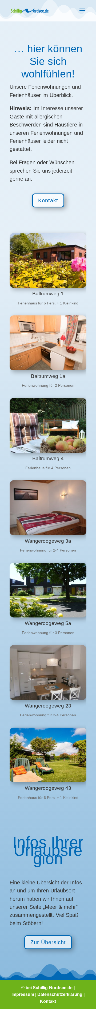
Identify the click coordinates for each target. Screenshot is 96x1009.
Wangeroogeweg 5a (48, 623)
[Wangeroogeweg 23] (48, 672)
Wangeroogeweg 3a (48, 541)
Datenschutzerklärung (59, 994)
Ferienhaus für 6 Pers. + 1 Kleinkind (48, 303)
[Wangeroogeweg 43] (48, 755)
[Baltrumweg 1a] (48, 342)
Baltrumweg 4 (48, 458)
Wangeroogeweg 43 (48, 788)
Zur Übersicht (48, 942)
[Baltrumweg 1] (48, 260)
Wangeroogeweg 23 (48, 706)
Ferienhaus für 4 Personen (48, 468)
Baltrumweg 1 (48, 293)
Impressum (22, 994)
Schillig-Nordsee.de (53, 987)
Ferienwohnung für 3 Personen (48, 633)
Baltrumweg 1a (48, 376)
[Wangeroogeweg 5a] (48, 590)
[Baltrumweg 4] (48, 425)
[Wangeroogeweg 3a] (48, 507)
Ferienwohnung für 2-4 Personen (48, 550)
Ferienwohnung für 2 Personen (48, 385)
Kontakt (48, 200)
